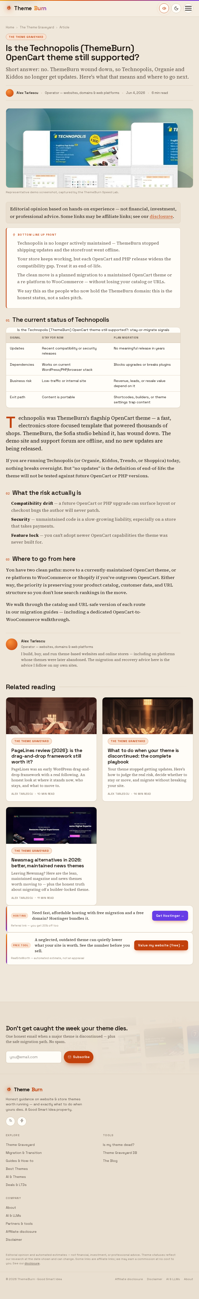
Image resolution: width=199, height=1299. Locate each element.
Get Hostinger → (170, 915)
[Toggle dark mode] (176, 8)
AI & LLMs (13, 1215)
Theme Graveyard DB (120, 1152)
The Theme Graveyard (37, 27)
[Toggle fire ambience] (164, 8)
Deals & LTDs (16, 1185)
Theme (30, 8)
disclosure (161, 216)
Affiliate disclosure (21, 1231)
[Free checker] (21, 1121)
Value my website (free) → (161, 945)
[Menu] (188, 8)
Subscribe (81, 1057)
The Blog (110, 1160)
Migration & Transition (24, 1152)
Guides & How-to (19, 1160)
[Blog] (10, 1121)
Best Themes (17, 1169)
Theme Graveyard (20, 1144)
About (11, 1207)
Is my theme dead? (118, 1144)
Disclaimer (14, 1239)
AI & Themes (16, 1177)
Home (10, 27)
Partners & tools (19, 1223)
